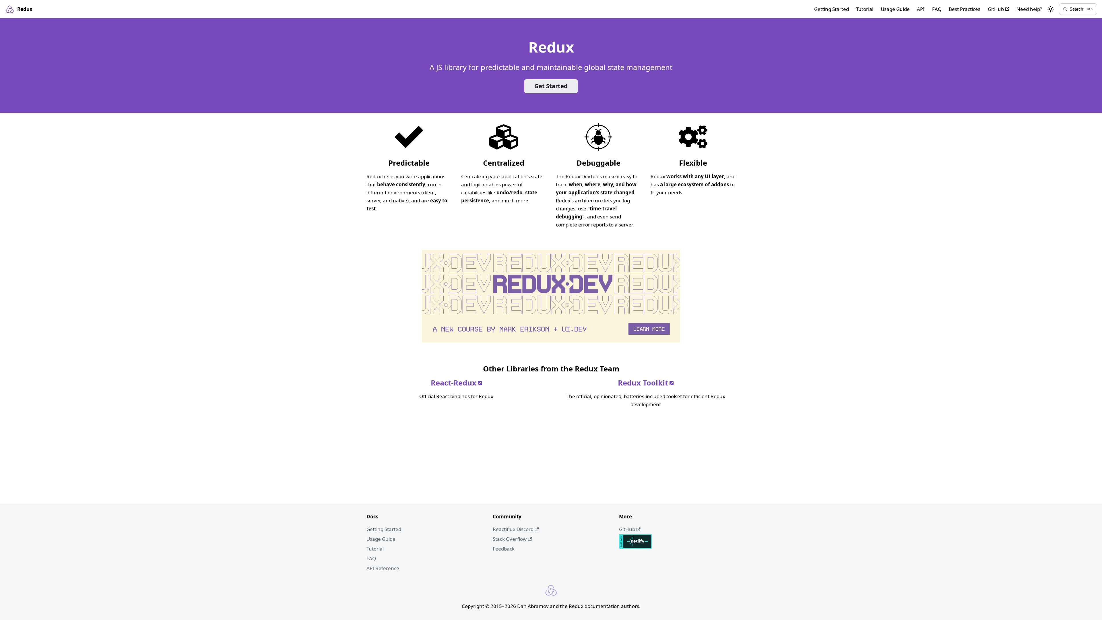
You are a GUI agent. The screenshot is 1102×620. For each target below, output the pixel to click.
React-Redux (453, 383)
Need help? (1029, 9)
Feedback (504, 548)
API (921, 9)
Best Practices (964, 9)
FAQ (937, 9)
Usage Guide (895, 9)
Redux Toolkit (643, 383)
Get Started (551, 86)
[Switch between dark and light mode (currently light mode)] (1051, 9)
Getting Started (831, 9)
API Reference (382, 568)
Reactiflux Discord (513, 529)
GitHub (996, 9)
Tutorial (864, 9)
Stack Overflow (510, 539)
